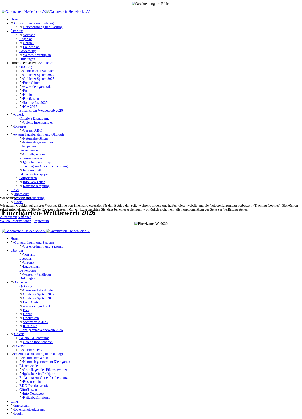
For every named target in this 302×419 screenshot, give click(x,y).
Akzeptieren (8, 217)
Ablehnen (24, 217)
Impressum (41, 221)
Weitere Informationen (15, 221)
